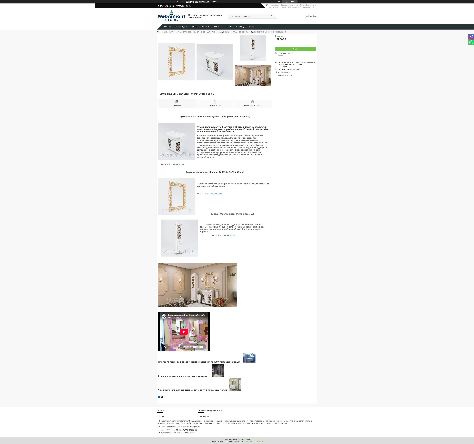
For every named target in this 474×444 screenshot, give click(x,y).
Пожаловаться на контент (254, 442)
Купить (296, 49)
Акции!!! (195, 27)
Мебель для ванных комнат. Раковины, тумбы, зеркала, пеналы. (203, 32)
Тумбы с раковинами (240, 32)
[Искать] (271, 16)
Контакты (206, 27)
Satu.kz (248, 439)
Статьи (161, 416)
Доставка (218, 27)
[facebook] (159, 397)
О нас (251, 27)
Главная (167, 27)
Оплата (229, 27)
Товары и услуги (181, 27)
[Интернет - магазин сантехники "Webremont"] (171, 16)
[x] (162, 397)
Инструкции (241, 27)
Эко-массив (178, 164)
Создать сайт (204, 2)
